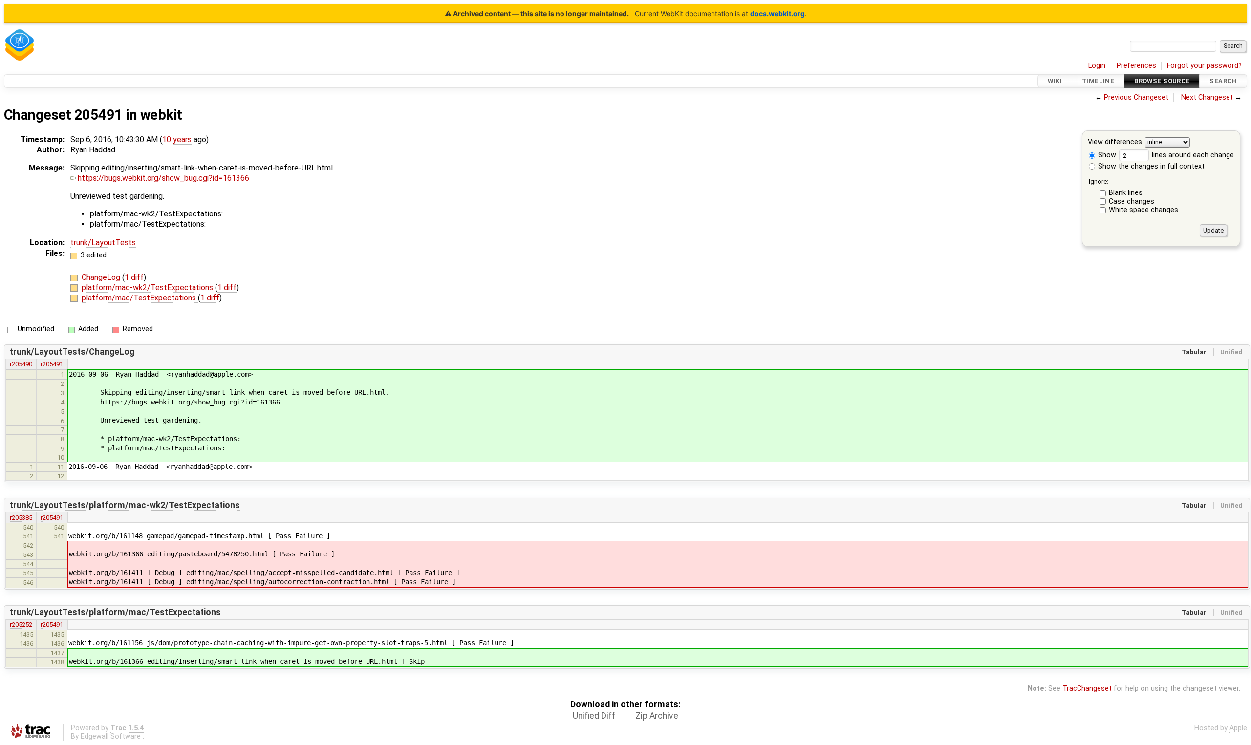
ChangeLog (102, 277)
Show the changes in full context (1150, 166)
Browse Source (1162, 81)
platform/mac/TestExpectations (140, 297)
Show (1106, 155)
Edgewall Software (111, 736)
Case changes (1131, 201)
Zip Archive (656, 716)
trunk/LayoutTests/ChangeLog (72, 352)
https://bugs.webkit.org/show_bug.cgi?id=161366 (163, 178)
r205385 (21, 517)
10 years (177, 139)
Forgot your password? (1204, 66)
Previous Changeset (1136, 97)
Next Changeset (1207, 97)
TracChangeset (1087, 688)
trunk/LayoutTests (103, 242)
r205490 (21, 364)
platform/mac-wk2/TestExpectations (148, 287)
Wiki (1055, 81)
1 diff (134, 277)
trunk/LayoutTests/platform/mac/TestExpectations (115, 612)
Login (1096, 66)
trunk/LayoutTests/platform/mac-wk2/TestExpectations (125, 505)
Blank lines (1126, 193)
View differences (1115, 142)
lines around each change (1192, 155)
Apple (1238, 728)
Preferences (1136, 66)
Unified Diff (594, 716)
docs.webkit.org (777, 13)
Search (1223, 81)
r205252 (21, 624)
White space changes (1143, 210)
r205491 (52, 364)
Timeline (1098, 81)
